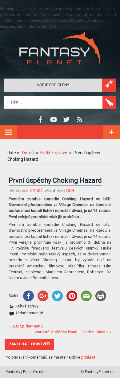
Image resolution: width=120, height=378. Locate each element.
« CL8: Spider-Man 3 (26, 326)
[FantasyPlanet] (60, 69)
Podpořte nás (34, 372)
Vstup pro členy (53, 85)
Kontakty (13, 372)
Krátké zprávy (27, 306)
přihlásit (88, 357)
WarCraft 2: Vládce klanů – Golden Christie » (72, 332)
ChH (70, 190)
